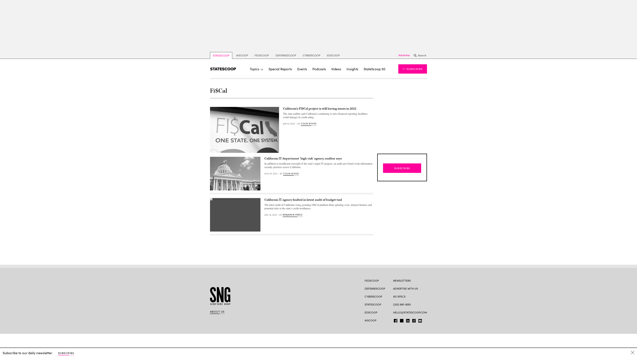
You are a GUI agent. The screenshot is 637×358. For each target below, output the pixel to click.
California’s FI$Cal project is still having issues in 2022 (319, 109)
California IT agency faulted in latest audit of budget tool (303, 200)
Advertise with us (405, 288)
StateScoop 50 (374, 69)
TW (401, 320)
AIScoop (242, 55)
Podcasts (319, 69)
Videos (336, 69)
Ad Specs (399, 296)
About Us (217, 311)
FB (394, 320)
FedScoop (262, 55)
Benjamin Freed (292, 214)
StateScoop (221, 55)
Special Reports (280, 69)
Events (302, 69)
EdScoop (333, 55)
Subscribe (415, 69)
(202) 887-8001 (402, 304)
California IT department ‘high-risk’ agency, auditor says (303, 158)
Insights (352, 69)
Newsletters (402, 280)
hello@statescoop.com (410, 312)
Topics (254, 69)
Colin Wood (308, 123)
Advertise (404, 55)
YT (419, 320)
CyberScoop (311, 55)
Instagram (414, 320)
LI (406, 320)
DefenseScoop (286, 55)
